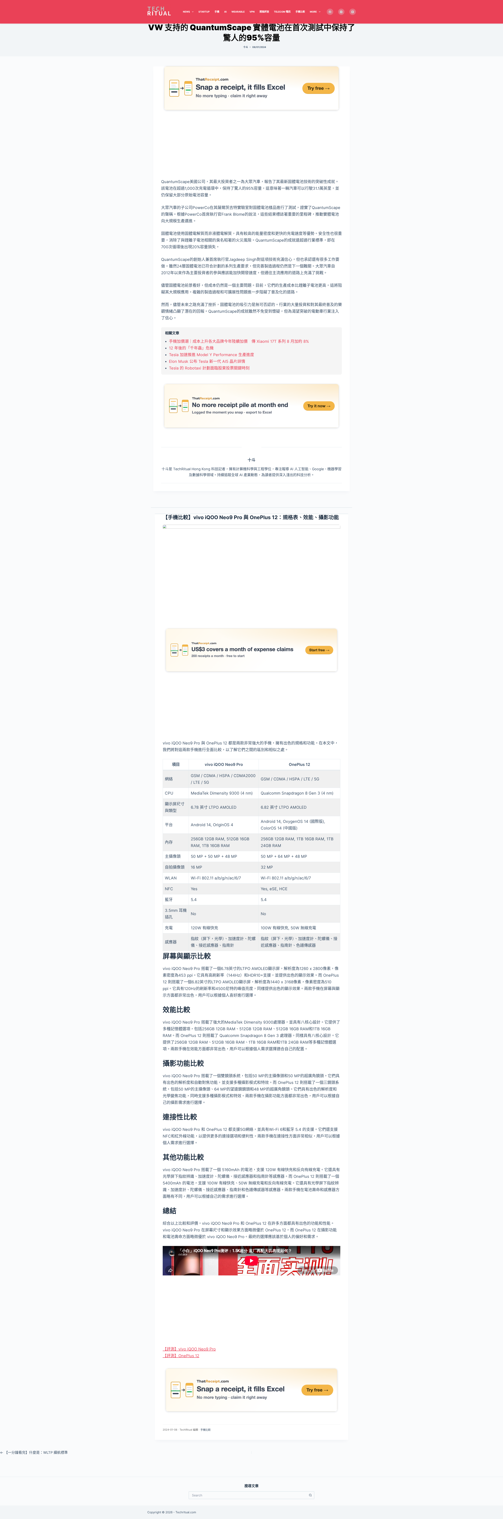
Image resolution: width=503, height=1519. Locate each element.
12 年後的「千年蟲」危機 (191, 348)
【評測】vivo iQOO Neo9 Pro (189, 1349)
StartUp (204, 11)
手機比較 (300, 11)
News (186, 11)
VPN (252, 11)
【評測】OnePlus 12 (181, 1355)
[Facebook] (330, 12)
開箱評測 (264, 11)
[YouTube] (352, 12)
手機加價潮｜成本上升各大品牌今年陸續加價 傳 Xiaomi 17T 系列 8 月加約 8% (239, 341)
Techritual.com (185, 1512)
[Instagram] (341, 12)
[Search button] (310, 1495)
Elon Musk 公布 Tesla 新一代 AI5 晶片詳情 (207, 361)
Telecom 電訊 (282, 11)
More (313, 11)
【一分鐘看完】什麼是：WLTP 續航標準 (34, 1452)
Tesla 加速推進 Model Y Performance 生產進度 (211, 354)
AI (225, 11)
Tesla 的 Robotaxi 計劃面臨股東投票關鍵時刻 (209, 368)
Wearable (238, 11)
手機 (217, 11)
